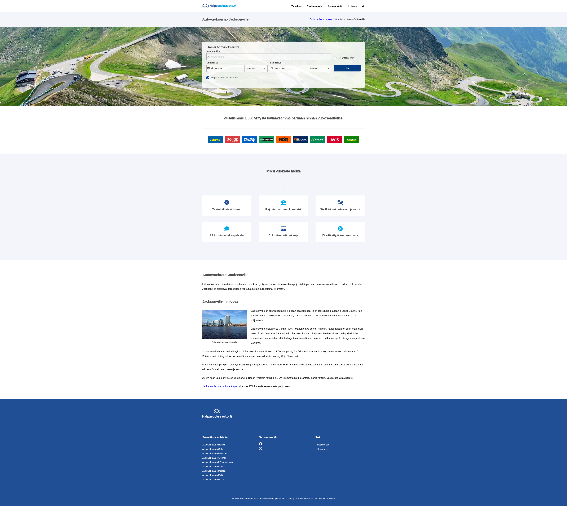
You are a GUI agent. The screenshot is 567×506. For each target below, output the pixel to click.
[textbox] (268, 56)
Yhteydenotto (322, 449)
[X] (260, 448)
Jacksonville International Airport (220, 386)
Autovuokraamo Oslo (212, 466)
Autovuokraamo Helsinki (214, 444)
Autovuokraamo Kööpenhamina (217, 462)
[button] (359, 6)
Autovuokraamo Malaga (213, 471)
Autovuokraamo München (214, 453)
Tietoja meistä (322, 444)
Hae (347, 68)
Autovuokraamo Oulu (212, 449)
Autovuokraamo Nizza (213, 479)
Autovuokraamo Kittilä (212, 475)
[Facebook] (260, 444)
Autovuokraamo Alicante (214, 458)
